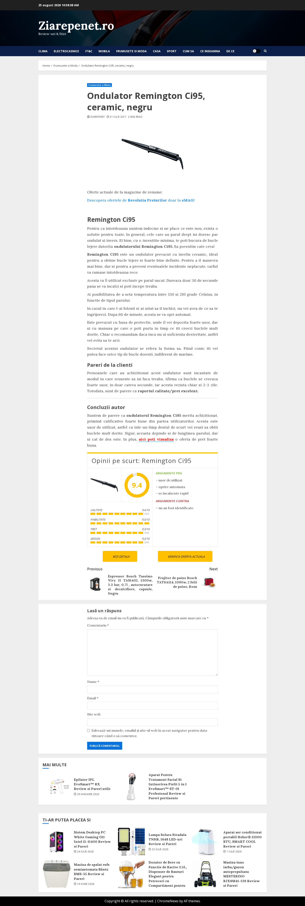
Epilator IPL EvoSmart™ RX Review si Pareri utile (57, 786)
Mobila (104, 51)
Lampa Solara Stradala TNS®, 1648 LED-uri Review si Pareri (131, 842)
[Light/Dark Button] (257, 51)
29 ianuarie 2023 (88, 794)
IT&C (88, 51)
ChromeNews (167, 901)
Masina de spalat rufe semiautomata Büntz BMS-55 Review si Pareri (57, 874)
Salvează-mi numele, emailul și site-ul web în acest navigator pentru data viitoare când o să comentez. (149, 733)
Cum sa (188, 51)
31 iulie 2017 (118, 117)
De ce (230, 51)
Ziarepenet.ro (76, 25)
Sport (172, 51)
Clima (43, 51)
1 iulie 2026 (234, 851)
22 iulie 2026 (160, 849)
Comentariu (98, 625)
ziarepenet (97, 117)
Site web (93, 714)
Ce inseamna (210, 51)
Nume (93, 682)
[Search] (265, 51)
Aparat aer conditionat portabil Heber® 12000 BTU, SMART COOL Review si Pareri (206, 842)
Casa (157, 51)
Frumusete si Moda (131, 51)
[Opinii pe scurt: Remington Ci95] (104, 485)
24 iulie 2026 (85, 851)
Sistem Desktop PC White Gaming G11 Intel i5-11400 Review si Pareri (57, 842)
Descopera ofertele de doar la (141, 200)
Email (92, 698)
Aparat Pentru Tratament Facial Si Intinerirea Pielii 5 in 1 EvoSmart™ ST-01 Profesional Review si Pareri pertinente (131, 786)
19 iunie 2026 (85, 884)
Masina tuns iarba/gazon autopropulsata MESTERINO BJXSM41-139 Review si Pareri (206, 874)
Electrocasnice (66, 51)
